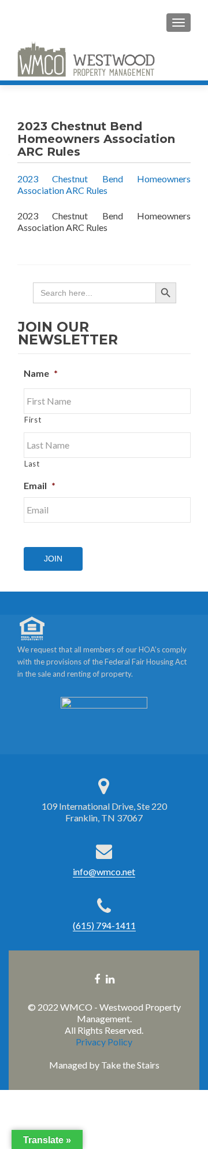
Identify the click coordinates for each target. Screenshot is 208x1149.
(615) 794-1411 (104, 925)
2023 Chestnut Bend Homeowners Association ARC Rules (104, 184)
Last (32, 463)
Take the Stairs (130, 1064)
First (32, 419)
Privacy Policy (104, 1041)
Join (53, 558)
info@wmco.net (104, 871)
